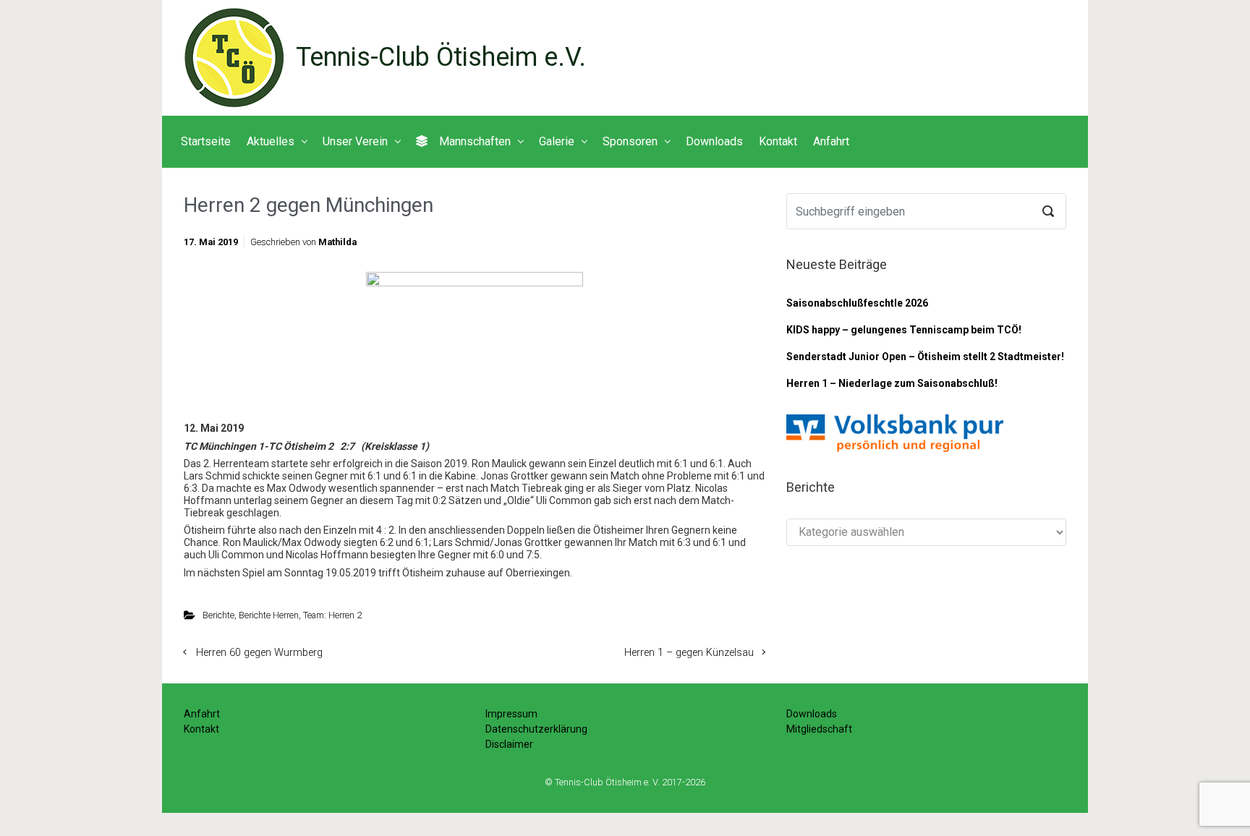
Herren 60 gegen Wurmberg (259, 653)
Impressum (511, 714)
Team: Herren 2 (332, 615)
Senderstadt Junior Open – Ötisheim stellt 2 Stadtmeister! (925, 356)
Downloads (811, 714)
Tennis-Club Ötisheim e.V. (441, 57)
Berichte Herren (269, 615)
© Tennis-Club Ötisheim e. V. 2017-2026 (625, 782)
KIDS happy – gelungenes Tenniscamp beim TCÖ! (903, 330)
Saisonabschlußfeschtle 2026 (857, 303)
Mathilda (337, 241)
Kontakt (201, 729)
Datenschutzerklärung (536, 729)
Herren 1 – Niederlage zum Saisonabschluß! (892, 383)
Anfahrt (202, 714)
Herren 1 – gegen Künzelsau (689, 653)
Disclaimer (509, 744)
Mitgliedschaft (819, 729)
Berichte (218, 615)
